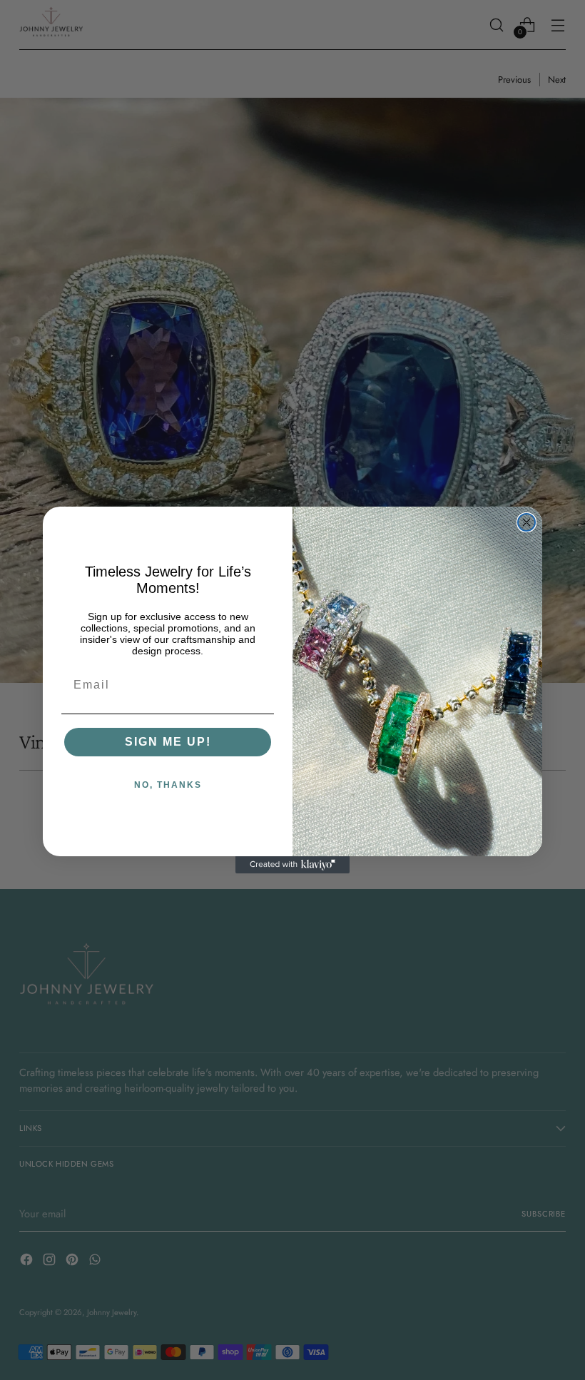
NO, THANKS (168, 785)
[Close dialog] (526, 522)
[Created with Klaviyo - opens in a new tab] (292, 864)
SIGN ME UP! (168, 742)
